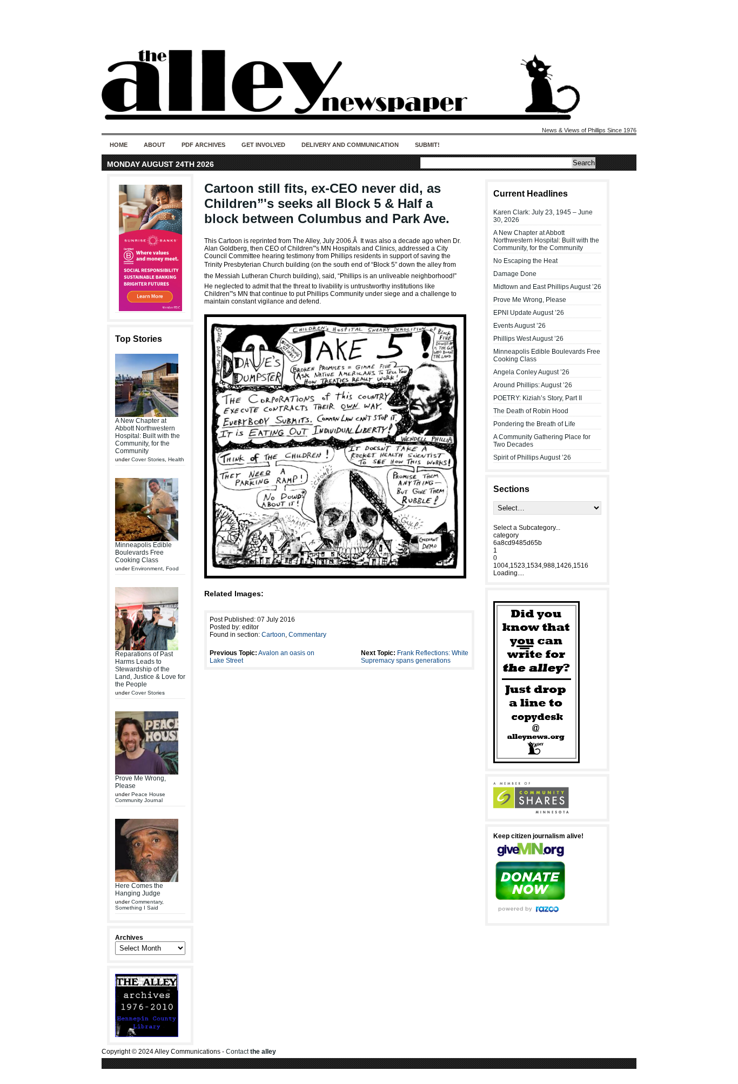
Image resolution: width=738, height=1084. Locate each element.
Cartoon (273, 634)
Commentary (146, 902)
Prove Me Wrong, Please (529, 300)
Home (119, 145)
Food (172, 568)
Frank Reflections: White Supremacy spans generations (414, 656)
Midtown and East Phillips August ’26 (547, 287)
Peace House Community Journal (140, 797)
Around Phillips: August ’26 (532, 385)
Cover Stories (148, 459)
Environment (147, 568)
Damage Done (514, 274)
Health (176, 459)
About (154, 145)
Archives (129, 937)
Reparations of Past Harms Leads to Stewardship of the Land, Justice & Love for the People (150, 669)
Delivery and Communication (350, 145)
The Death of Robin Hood (530, 411)
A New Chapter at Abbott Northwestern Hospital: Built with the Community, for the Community (147, 436)
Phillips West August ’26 (528, 338)
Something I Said (136, 908)
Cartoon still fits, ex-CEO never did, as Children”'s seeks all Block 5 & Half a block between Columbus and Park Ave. (326, 203)
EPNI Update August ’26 (528, 313)
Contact (251, 1051)
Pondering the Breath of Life (534, 424)
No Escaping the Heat (525, 261)
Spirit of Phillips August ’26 (532, 457)
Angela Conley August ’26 (531, 372)
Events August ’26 (519, 325)
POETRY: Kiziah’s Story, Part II (537, 398)
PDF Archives (203, 145)
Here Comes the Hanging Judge (139, 889)
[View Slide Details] (150, 248)
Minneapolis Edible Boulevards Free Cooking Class (143, 552)
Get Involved (263, 145)
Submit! (427, 145)
